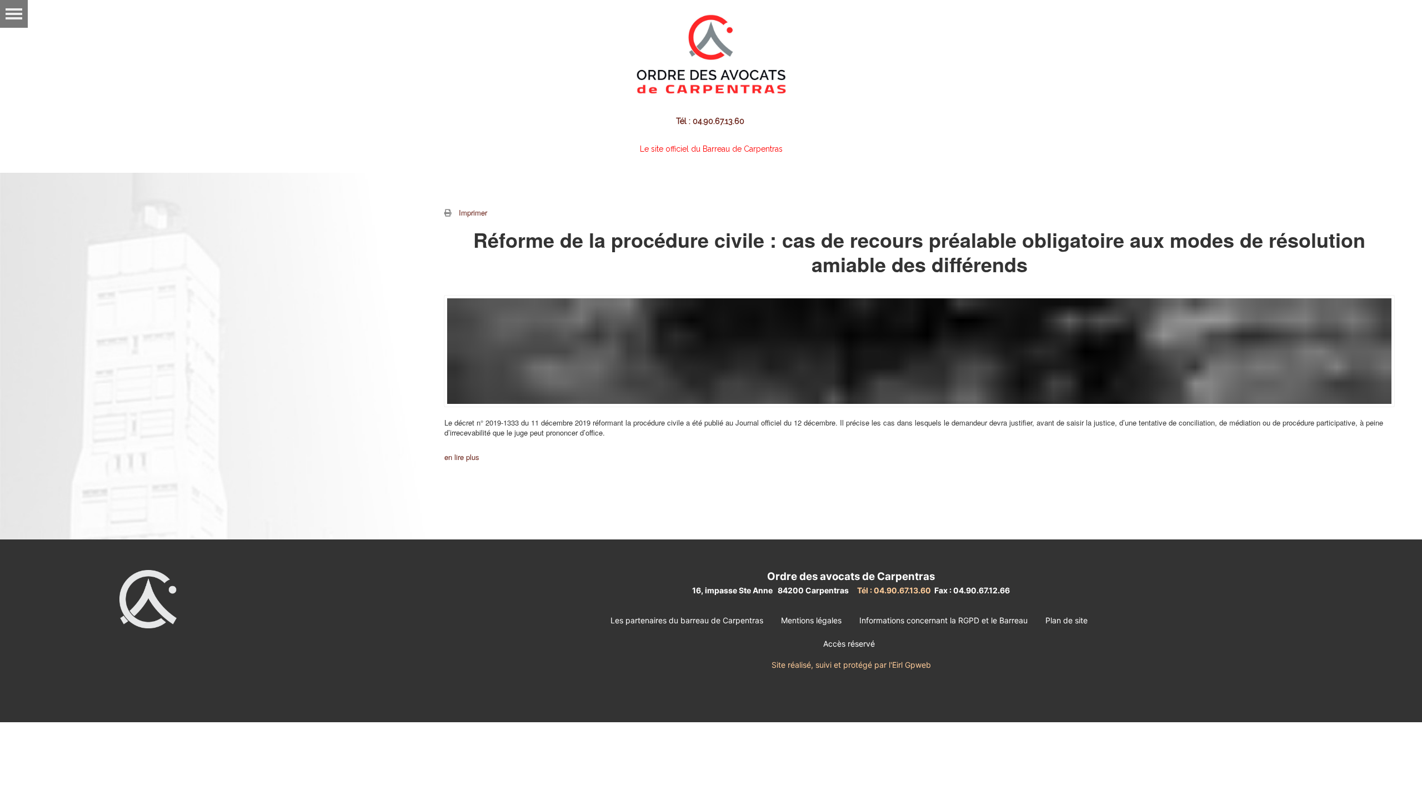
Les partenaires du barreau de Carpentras (686, 620)
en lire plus (461, 457)
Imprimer (473, 212)
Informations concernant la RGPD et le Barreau (943, 620)
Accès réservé (849, 643)
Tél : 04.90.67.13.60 (711, 121)
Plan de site (1066, 620)
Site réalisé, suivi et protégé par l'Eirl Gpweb (851, 664)
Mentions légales (811, 620)
